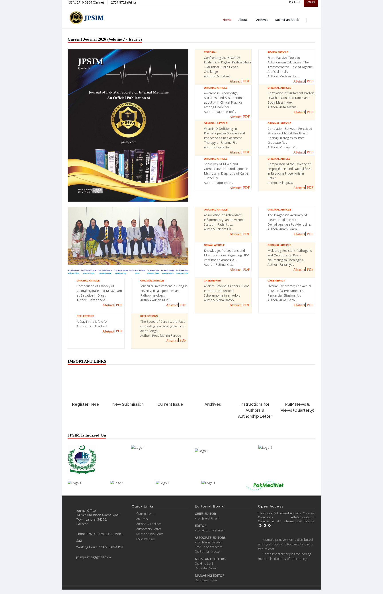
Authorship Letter (148, 529)
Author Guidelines (149, 524)
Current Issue (145, 513)
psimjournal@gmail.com (93, 557)
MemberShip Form (149, 534)
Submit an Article (287, 20)
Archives (262, 20)
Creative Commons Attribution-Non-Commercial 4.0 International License (286, 517)
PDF (246, 81)
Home (227, 20)
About (242, 20)
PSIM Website (146, 539)
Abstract (235, 81)
